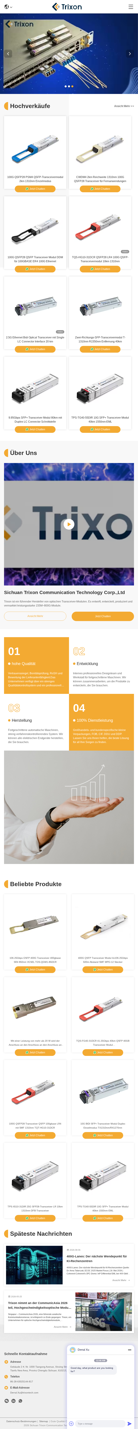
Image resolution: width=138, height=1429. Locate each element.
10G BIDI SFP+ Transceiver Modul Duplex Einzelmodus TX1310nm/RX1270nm (102, 1125)
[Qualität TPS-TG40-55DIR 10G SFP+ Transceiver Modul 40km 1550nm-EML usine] (100, 386)
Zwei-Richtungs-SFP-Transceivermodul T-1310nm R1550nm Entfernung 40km (100, 339)
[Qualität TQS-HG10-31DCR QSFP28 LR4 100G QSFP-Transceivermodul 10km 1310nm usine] (100, 225)
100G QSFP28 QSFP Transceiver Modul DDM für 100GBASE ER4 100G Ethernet (35, 259)
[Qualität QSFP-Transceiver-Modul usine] (69, 93)
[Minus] (130, 1350)
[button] (66, 86)
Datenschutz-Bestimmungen (21, 1421)
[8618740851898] (20, 1401)
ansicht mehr (124, 106)
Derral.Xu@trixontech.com (24, 1392)
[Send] (129, 1423)
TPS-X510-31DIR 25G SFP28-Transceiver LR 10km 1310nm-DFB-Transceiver (35, 1208)
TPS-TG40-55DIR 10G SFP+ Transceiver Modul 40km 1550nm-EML (100, 419)
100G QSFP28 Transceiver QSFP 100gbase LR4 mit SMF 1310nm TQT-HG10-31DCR (35, 1125)
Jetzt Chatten (37, 188)
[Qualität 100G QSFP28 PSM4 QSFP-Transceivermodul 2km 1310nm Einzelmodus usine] (35, 145)
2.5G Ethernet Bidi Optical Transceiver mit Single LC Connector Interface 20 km (35, 339)
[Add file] (71, 1423)
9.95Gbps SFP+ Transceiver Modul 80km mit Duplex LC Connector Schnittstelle (35, 419)
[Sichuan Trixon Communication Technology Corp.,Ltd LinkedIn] (13, 1401)
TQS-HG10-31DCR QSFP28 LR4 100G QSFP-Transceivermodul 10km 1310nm (100, 259)
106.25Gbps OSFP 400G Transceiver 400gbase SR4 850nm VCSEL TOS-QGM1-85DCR (35, 960)
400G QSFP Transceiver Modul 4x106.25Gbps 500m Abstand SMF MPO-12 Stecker (103, 960)
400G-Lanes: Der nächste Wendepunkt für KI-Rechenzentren (97, 1259)
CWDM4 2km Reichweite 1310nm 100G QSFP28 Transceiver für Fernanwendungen (100, 179)
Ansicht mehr (119, 1280)
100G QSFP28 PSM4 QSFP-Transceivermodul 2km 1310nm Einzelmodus (35, 179)
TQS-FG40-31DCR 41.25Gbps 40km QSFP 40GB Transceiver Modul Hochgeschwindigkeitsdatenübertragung (102, 1043)
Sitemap (43, 1421)
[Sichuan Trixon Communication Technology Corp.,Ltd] (70, 7)
